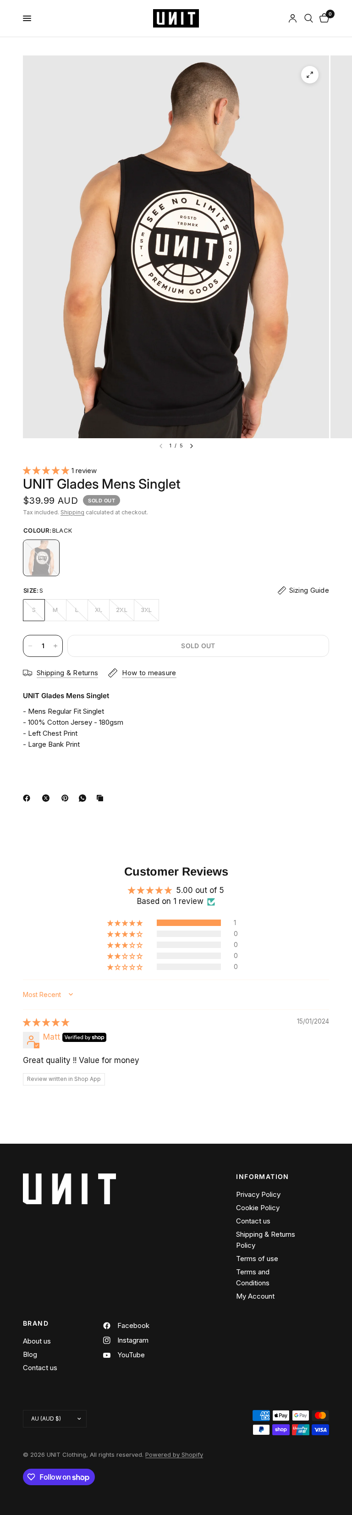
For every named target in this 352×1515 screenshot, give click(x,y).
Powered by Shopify (174, 1454)
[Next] (191, 446)
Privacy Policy (258, 1194)
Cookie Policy (258, 1207)
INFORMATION (262, 1176)
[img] (46, 1022)
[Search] (308, 18)
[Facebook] (28, 798)
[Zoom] (310, 74)
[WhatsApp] (84, 798)
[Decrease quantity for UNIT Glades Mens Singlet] (30, 645)
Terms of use (257, 1258)
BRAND (36, 1323)
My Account (255, 1296)
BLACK (41, 558)
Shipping (72, 512)
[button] (47, 470)
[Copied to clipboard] (101, 798)
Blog (30, 1354)
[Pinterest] (66, 798)
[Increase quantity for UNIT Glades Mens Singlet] (55, 645)
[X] (47, 798)
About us (37, 1341)
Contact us (253, 1221)
